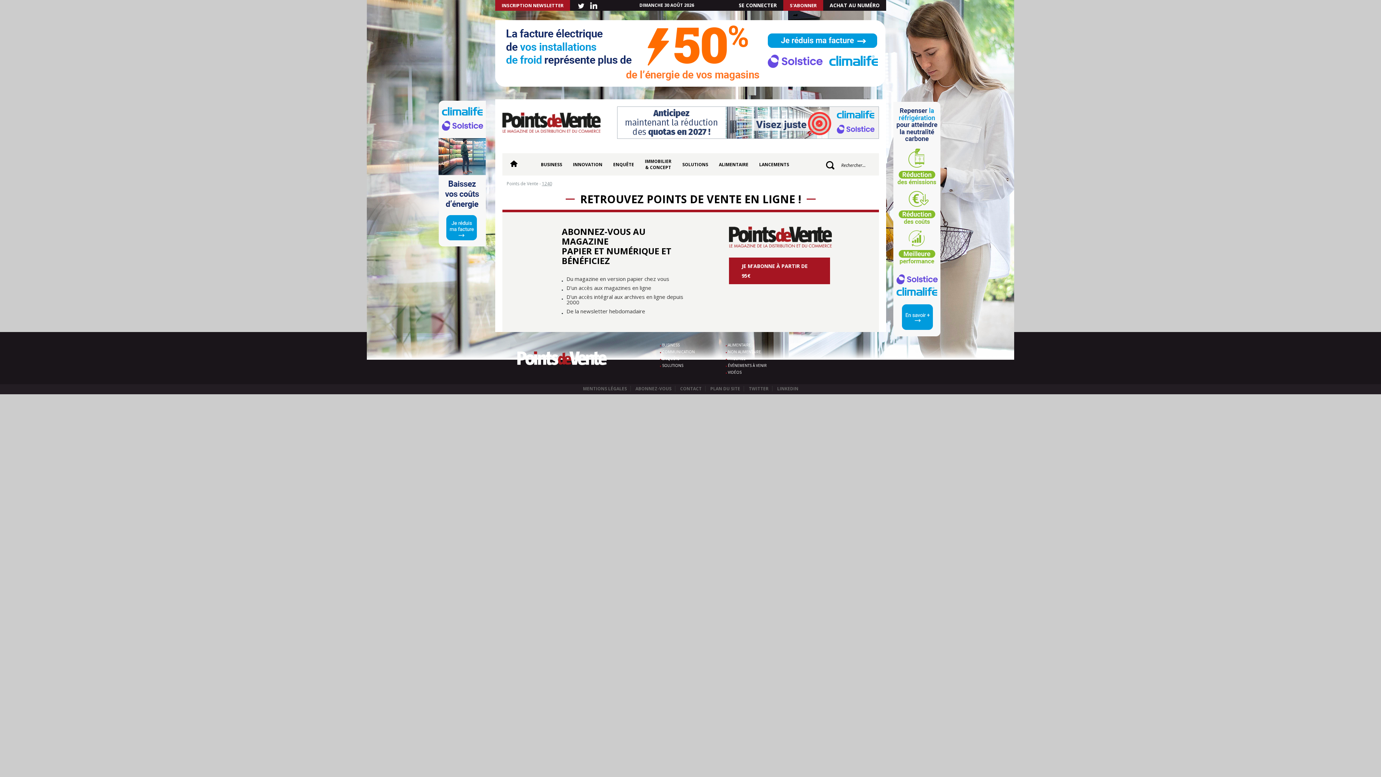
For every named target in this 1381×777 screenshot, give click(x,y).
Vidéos (735, 372)
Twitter (759, 389)
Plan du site (725, 389)
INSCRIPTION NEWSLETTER (533, 5)
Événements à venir (747, 365)
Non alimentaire (744, 351)
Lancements (774, 165)
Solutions (695, 165)
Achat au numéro (855, 5)
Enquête (623, 165)
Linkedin (787, 389)
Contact (691, 389)
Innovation (587, 165)
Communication (678, 351)
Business (551, 165)
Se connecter (758, 5)
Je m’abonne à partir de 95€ (775, 271)
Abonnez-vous (653, 389)
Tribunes (737, 358)
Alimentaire (733, 165)
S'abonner (803, 5)
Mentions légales (605, 389)
